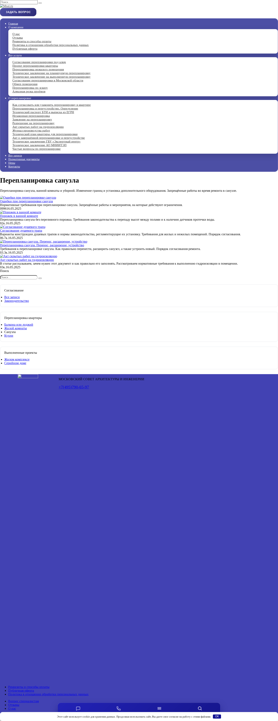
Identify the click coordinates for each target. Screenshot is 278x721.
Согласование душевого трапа (21, 230)
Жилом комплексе (17, 359)
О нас (12, 708)
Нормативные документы (23, 159)
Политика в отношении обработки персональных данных (50, 45)
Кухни (8, 335)
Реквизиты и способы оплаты (28, 687)
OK (217, 716)
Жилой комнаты (15, 328)
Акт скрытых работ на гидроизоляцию (27, 260)
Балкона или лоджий (18, 324)
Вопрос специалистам (23, 701)
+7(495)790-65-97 (74, 387)
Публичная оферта (24, 48)
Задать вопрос (18, 12)
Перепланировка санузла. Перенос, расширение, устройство (42, 245)
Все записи (15, 155)
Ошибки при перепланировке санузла (26, 201)
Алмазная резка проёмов (28, 91)
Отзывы (13, 705)
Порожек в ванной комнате (19, 216)
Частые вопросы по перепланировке (36, 148)
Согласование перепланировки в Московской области (47, 80)
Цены (11, 162)
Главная (13, 23)
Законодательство (16, 300)
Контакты (14, 166)
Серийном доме (15, 363)
